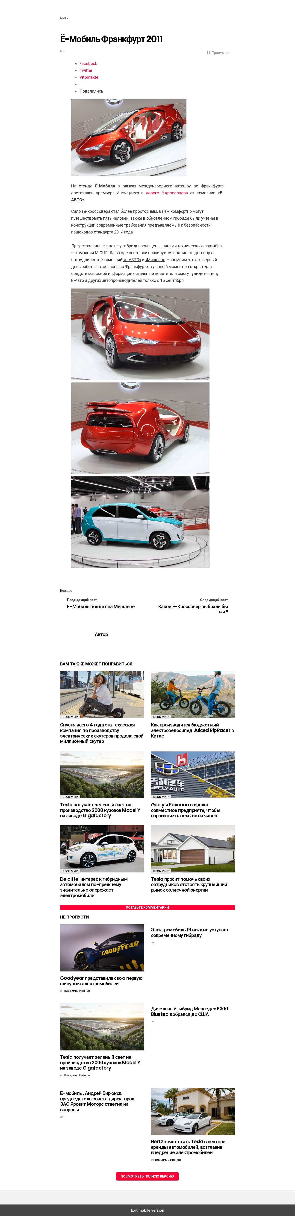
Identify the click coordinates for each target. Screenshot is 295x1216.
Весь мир (70, 717)
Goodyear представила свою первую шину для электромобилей (101, 981)
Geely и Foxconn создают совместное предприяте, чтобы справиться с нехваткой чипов (185, 810)
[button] (64, 13)
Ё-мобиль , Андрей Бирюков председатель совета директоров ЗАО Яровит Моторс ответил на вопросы (97, 1101)
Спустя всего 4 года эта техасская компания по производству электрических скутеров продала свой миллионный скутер (102, 732)
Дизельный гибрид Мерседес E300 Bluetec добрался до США (189, 1011)
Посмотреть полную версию (147, 1176)
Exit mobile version (147, 1210)
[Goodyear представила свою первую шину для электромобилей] (102, 948)
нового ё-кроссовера (167, 192)
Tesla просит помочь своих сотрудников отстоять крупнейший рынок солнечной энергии (189, 884)
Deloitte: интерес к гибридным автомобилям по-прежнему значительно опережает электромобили (94, 887)
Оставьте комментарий (147, 907)
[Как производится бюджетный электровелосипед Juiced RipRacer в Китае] (193, 695)
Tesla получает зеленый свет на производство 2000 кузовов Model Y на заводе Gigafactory (100, 810)
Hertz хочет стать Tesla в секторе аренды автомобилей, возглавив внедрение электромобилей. (188, 1147)
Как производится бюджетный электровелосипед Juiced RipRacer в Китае (192, 730)
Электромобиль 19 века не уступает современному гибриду (190, 932)
